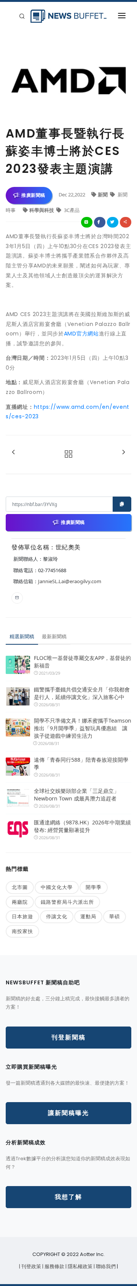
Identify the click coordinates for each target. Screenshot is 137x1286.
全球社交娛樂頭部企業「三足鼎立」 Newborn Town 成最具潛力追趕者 (76, 794)
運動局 (88, 916)
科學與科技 (42, 210)
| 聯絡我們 (105, 1266)
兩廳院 (20, 901)
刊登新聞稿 (68, 1037)
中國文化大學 (57, 887)
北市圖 (20, 887)
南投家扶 (22, 931)
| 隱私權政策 (79, 1266)
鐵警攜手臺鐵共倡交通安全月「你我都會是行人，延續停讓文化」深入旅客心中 (82, 693)
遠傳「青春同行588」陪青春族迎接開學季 (81, 763)
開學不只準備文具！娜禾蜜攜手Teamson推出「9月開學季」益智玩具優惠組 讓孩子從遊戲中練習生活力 (82, 728)
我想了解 (68, 1197)
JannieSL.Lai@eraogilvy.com (69, 581)
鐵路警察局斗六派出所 (67, 901)
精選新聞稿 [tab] (22, 636)
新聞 (103, 194)
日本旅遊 (22, 916)
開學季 (94, 887)
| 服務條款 (53, 1266)
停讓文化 (56, 916)
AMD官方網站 (81, 333)
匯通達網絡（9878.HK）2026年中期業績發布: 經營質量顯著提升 (82, 826)
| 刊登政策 (30, 1266)
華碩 (114, 916)
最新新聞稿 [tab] (54, 636)
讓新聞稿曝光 (68, 1113)
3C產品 (71, 210)
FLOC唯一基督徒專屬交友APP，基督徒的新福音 (82, 661)
